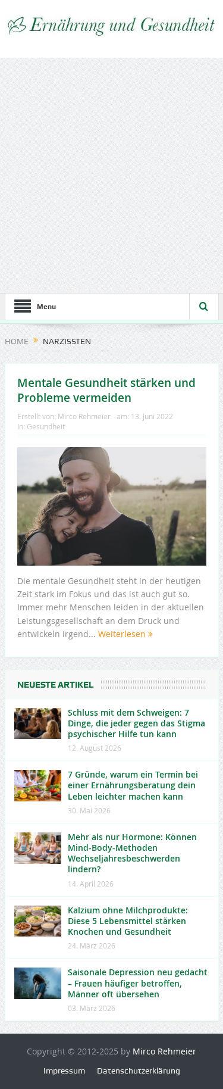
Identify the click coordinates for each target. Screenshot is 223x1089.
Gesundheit (46, 426)
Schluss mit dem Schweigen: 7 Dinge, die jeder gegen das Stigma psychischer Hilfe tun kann (136, 723)
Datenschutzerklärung (138, 1070)
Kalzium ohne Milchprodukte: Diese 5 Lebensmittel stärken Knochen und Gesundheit (128, 920)
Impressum (64, 1070)
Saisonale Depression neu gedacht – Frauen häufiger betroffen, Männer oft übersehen (138, 982)
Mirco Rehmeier (84, 416)
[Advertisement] (111, 175)
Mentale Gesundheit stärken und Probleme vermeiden (106, 390)
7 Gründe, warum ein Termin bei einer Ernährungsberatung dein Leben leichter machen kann (133, 785)
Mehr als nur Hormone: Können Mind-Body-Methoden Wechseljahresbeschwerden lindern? (132, 853)
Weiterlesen (123, 633)
